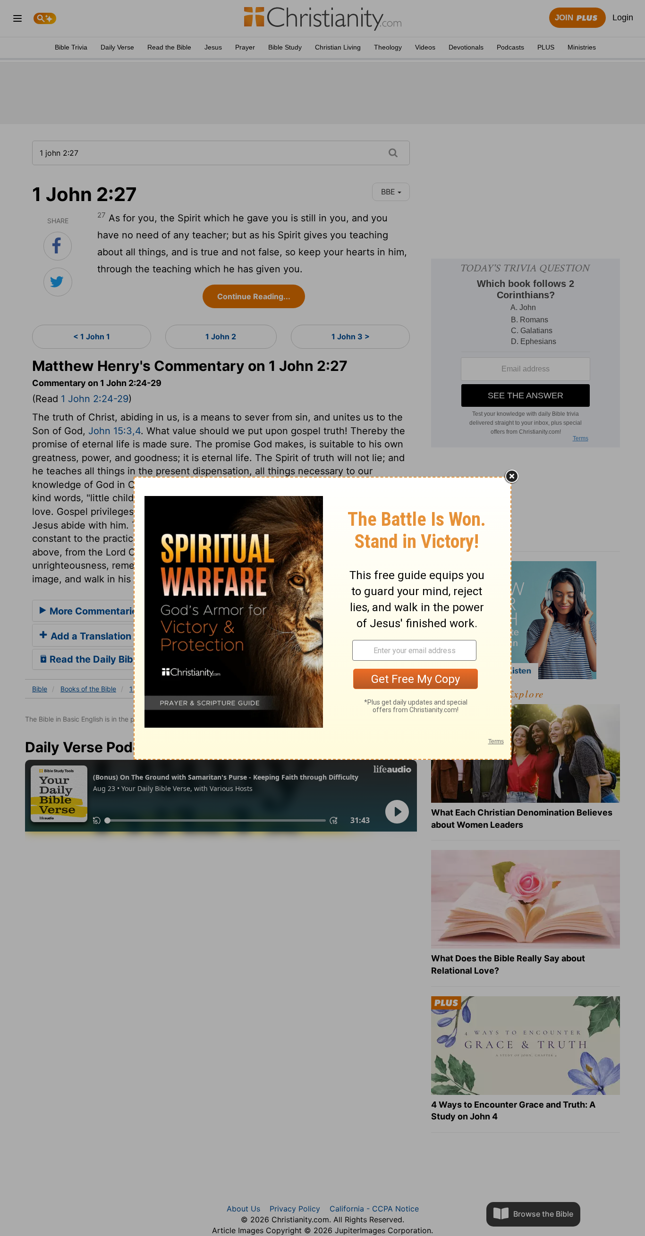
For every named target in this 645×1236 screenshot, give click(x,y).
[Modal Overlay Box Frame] (322, 618)
